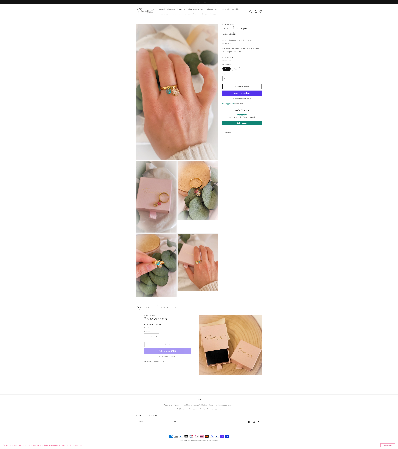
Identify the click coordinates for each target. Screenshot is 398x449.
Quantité (225, 74)
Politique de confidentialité (187, 409)
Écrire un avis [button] (242, 123)
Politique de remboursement (210, 409)
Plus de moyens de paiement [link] (167, 356)
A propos (177, 405)
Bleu (226, 69)
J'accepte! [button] (388, 445)
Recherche (168, 405)
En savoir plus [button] (76, 445)
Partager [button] (228, 132)
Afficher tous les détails (152, 362)
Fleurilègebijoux (188, 440)
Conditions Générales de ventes (220, 405)
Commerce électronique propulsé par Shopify (205, 440)
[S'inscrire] (174, 421)
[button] (196, 9)
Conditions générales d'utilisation (195, 405)
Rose (236, 69)
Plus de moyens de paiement (242, 99)
